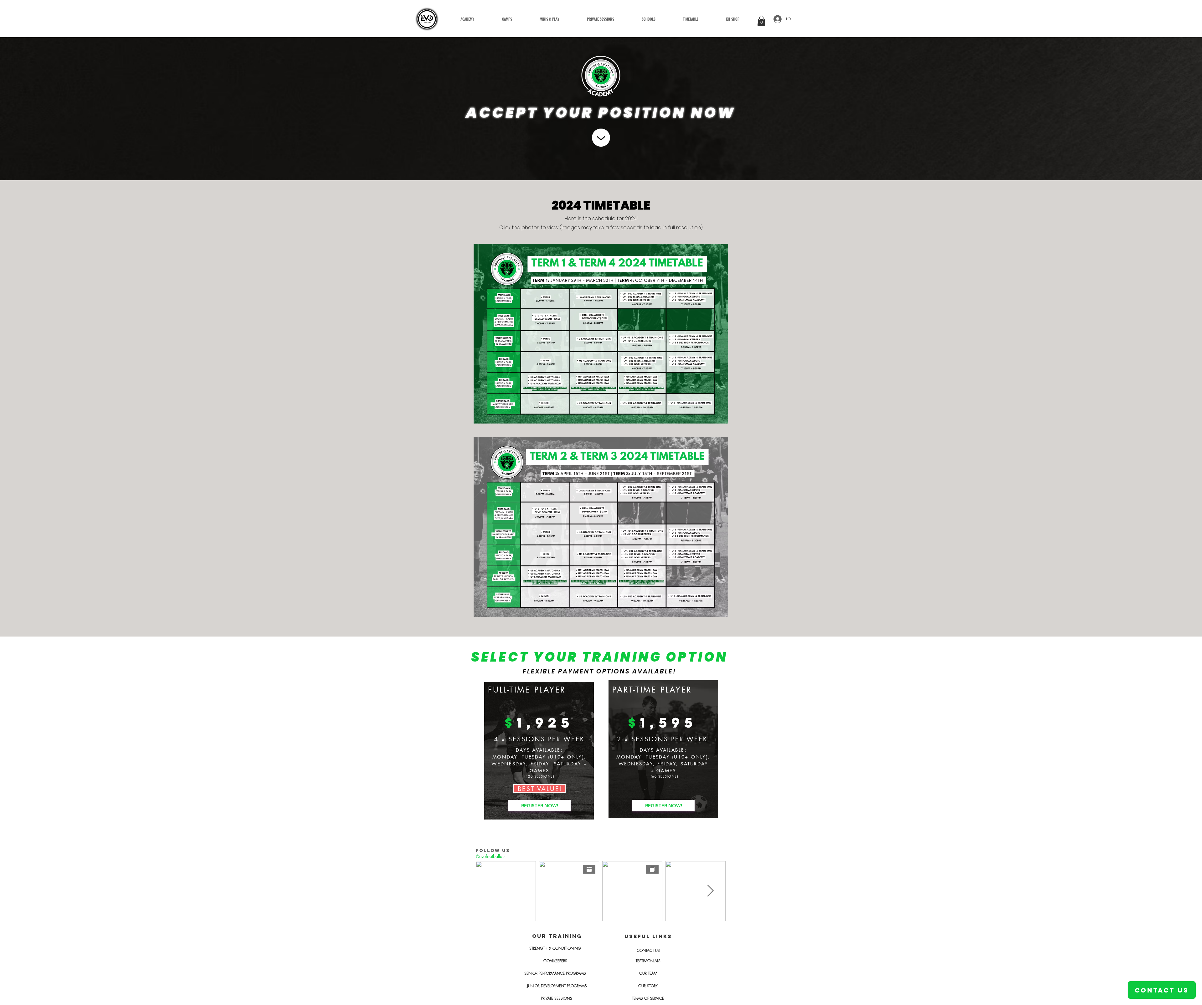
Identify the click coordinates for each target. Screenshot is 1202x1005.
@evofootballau (490, 856)
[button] (549, 19)
